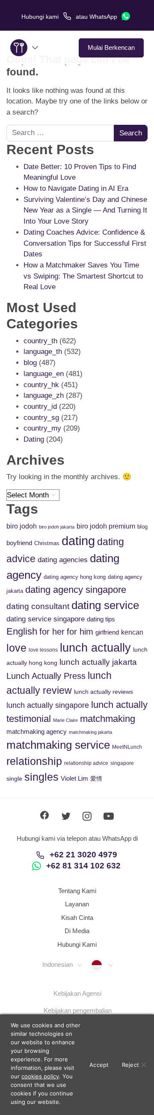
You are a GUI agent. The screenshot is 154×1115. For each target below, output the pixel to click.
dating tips (101, 619)
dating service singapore (45, 619)
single (14, 778)
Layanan (77, 904)
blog (30, 363)
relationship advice (86, 763)
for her (52, 631)
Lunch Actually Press (46, 676)
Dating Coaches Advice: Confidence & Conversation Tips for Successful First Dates (85, 243)
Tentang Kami (77, 890)
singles (41, 777)
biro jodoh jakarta (56, 526)
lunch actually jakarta (98, 662)
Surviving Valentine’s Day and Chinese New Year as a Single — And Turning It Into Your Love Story (85, 210)
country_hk (41, 385)
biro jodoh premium (106, 526)
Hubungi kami (40, 16)
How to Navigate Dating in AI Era (76, 188)
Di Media (77, 930)
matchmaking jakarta (90, 732)
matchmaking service (58, 745)
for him (80, 631)
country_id (40, 406)
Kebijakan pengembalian (78, 1010)
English (21, 631)
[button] (61, 964)
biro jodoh (21, 526)
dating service (105, 605)
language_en (44, 374)
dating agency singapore (75, 589)
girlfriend (107, 632)
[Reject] (143, 1064)
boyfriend (19, 542)
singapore (122, 763)
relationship (34, 761)
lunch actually (95, 647)
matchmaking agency (36, 731)
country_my (42, 428)
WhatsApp (104, 16)
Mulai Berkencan (111, 47)
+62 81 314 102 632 (83, 865)
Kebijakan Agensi (77, 993)
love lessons (43, 650)
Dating (34, 439)
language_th (43, 352)
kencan (132, 632)
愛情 (96, 778)
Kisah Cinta (77, 917)
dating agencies (63, 560)
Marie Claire (65, 720)
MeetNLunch (127, 747)
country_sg (41, 418)
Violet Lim (74, 778)
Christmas (46, 543)
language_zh (44, 395)
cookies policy (40, 1076)
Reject (130, 1064)
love (16, 648)
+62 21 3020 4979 (83, 854)
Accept (99, 1064)
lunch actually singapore (47, 705)
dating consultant (37, 606)
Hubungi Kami (77, 944)
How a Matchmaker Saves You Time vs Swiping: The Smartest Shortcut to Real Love (83, 276)
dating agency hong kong (75, 577)
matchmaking (107, 718)
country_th (40, 341)
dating (78, 541)
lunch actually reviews (103, 691)
